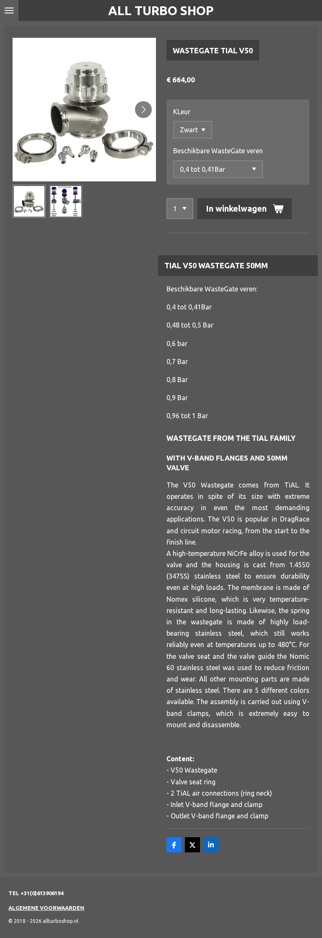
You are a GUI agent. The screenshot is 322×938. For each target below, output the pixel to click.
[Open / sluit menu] (9, 10)
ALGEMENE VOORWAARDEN (46, 908)
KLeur (181, 111)
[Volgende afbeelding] (143, 109)
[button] (29, 201)
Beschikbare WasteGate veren (218, 151)
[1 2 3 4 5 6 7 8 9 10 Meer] (179, 208)
